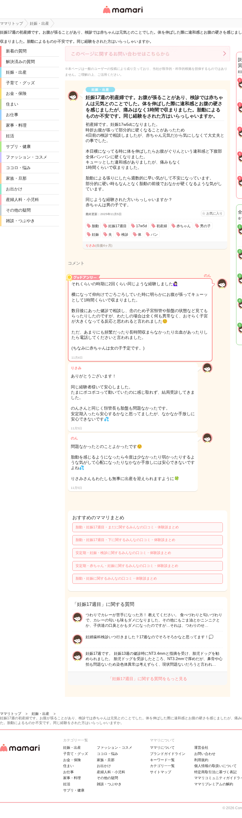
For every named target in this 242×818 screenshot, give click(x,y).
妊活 (10, 135)
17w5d (141, 226)
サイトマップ (160, 772)
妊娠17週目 (117, 226)
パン (154, 234)
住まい (12, 104)
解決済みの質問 (20, 61)
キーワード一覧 (162, 760)
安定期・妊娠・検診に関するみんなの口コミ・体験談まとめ (123, 553)
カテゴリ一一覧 (162, 766)
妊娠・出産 (16, 72)
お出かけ (14, 189)
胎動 (95, 226)
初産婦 (161, 226)
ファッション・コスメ (26, 157)
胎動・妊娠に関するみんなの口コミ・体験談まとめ (116, 578)
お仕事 (12, 114)
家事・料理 (16, 125)
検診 (124, 234)
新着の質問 (16, 51)
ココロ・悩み (18, 167)
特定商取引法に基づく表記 (215, 772)
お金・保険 (16, 93)
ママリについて (162, 748)
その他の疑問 (18, 210)
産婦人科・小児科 (22, 199)
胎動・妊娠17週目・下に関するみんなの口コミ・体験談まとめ (125, 540)
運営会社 (201, 748)
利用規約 (201, 760)
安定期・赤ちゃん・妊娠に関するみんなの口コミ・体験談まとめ (127, 566)
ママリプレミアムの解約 (213, 784)
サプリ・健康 (18, 146)
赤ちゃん (183, 226)
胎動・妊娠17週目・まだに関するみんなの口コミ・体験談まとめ (127, 527)
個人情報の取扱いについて (215, 766)
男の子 (205, 226)
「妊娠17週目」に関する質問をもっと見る (147, 678)
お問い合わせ (204, 754)
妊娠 (95, 234)
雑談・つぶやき (20, 220)
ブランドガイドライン (167, 754)
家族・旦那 (16, 178)
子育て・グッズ (20, 82)
